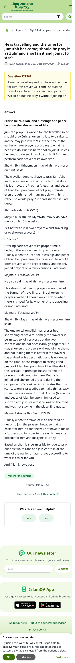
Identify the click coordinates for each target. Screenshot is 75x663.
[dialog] (36, 648)
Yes (29, 518)
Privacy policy (37, 629)
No (46, 518)
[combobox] (30, 17)
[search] (70, 16)
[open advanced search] (58, 16)
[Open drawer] (71, 6)
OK (9, 657)
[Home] (7, 30)
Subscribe (63, 568)
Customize (62, 657)
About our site (18, 622)
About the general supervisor (48, 622)
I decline (26, 657)
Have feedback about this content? (37, 494)
